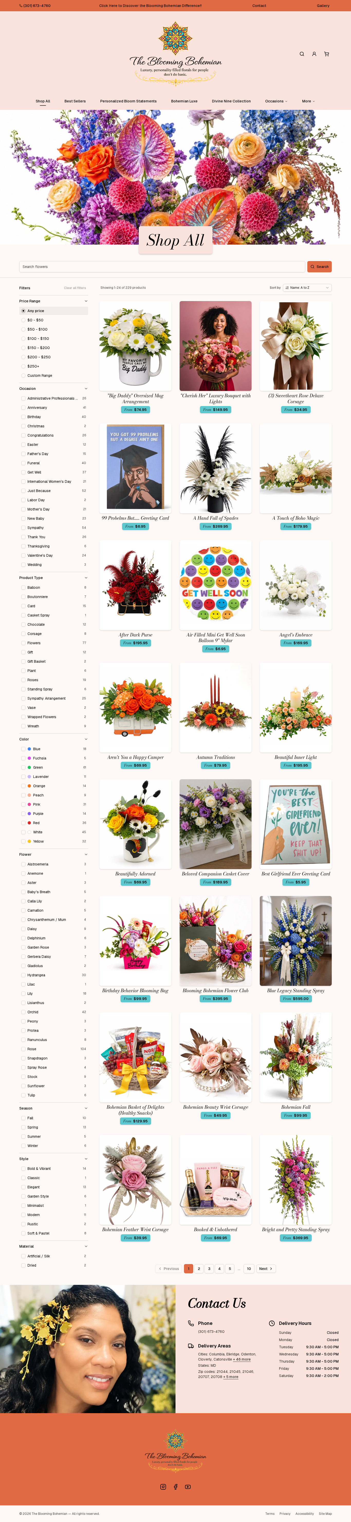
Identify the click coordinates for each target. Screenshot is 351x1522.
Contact (259, 5)
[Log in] (314, 54)
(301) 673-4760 (37, 5)
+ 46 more (242, 1359)
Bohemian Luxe (184, 101)
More (306, 101)
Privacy (285, 1514)
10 (249, 1268)
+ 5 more (230, 1376)
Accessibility (304, 1514)
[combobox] (307, 288)
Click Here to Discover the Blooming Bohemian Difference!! (150, 5)
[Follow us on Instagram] (163, 1487)
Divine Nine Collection (231, 101)
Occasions (274, 101)
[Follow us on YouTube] (188, 1487)
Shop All (43, 101)
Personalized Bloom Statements (128, 101)
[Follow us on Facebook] (175, 1487)
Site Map (325, 1514)
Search (323, 266)
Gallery (323, 5)
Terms (269, 1514)
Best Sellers (75, 101)
